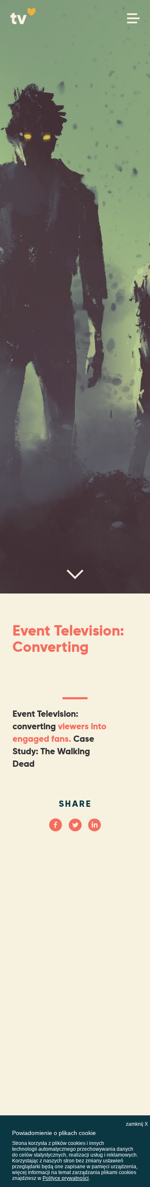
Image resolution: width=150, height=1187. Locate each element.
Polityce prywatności (65, 1178)
